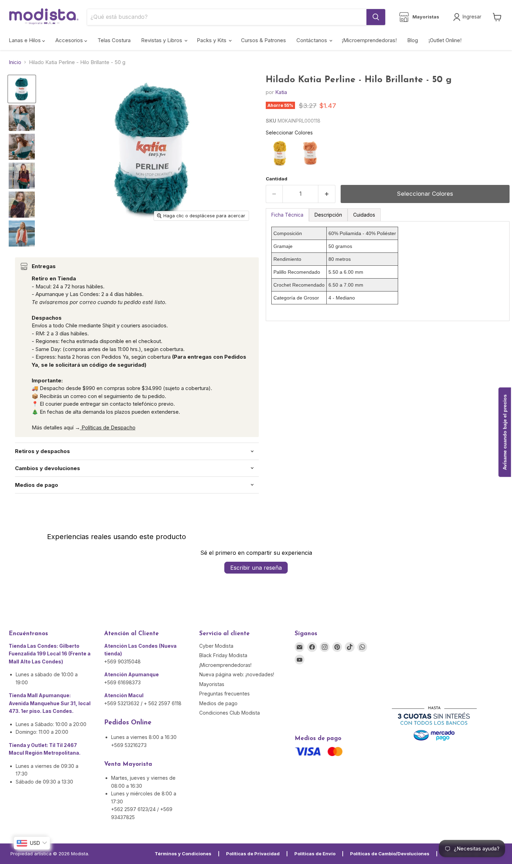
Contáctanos (312, 40)
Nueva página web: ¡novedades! (236, 674)
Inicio (15, 62)
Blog (412, 40)
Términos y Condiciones (183, 853)
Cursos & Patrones (263, 40)
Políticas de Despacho (107, 427)
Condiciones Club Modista (229, 713)
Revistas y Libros (162, 40)
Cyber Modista (216, 646)
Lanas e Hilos (25, 40)
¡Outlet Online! (444, 40)
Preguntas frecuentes (224, 693)
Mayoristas (211, 684)
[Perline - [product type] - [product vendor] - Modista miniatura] (22, 89)
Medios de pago (218, 703)
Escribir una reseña (256, 567)
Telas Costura (114, 40)
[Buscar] (375, 17)
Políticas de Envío (314, 853)
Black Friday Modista (223, 655)
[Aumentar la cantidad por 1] (326, 194)
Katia (281, 92)
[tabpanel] (388, 271)
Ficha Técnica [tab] (287, 215)
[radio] (280, 153)
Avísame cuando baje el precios (504, 432)
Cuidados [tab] (364, 215)
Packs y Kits (212, 40)
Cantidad (276, 178)
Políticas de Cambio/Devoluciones (389, 853)
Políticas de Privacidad (253, 853)
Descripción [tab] (328, 215)
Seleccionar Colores (289, 132)
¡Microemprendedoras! (369, 40)
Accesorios (69, 40)
